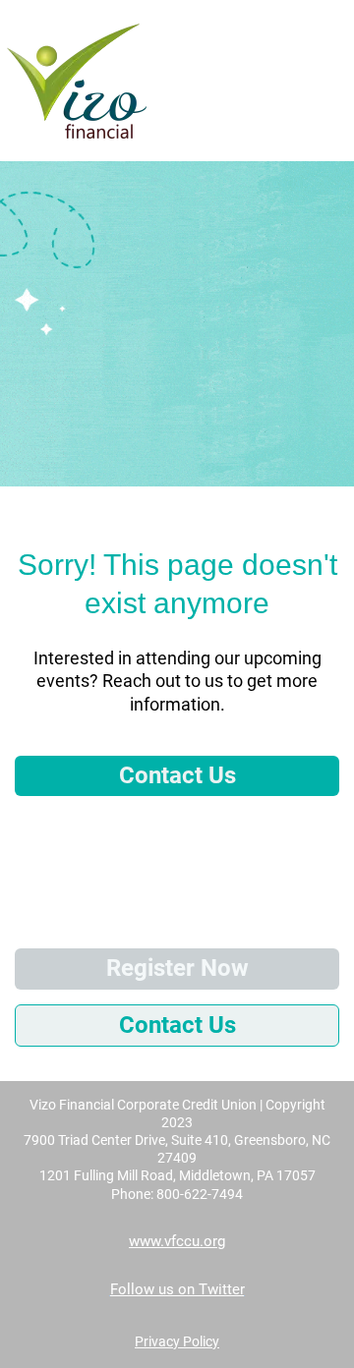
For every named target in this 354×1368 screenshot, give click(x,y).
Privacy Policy (177, 1341)
